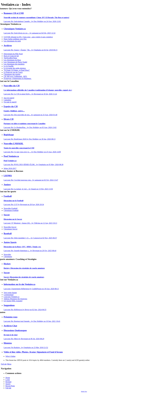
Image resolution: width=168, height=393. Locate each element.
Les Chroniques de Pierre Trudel (15, 62)
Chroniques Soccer (10, 229)
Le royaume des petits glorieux (15, 68)
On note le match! (10, 102)
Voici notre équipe (10, 293)
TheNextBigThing (10, 58)
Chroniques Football (11, 210)
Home (7, 378)
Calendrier (7, 100)
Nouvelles (7, 254)
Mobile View (84, 391)
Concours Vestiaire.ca (11, 297)
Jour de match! (9, 98)
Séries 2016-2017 (10, 168)
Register (8, 382)
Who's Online (10, 356)
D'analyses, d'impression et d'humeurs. (17, 78)
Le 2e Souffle (8, 66)
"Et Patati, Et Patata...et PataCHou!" (17, 70)
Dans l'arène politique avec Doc (15, 39)
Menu (9, 364)
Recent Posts (10, 386)
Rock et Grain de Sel (11, 56)
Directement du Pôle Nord (13, 54)
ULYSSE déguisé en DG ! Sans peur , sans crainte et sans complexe (28, 37)
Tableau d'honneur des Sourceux (15, 299)
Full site (4, 364)
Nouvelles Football (10, 208)
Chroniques (8, 257)
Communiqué (8, 295)
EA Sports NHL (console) (13, 301)
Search (7, 384)
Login (7, 380)
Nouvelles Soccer (10, 227)
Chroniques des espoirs (12, 74)
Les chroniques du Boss (12, 60)
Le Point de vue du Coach (13, 72)
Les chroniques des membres (14, 64)
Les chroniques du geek (12, 41)
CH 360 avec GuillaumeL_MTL (15, 76)
